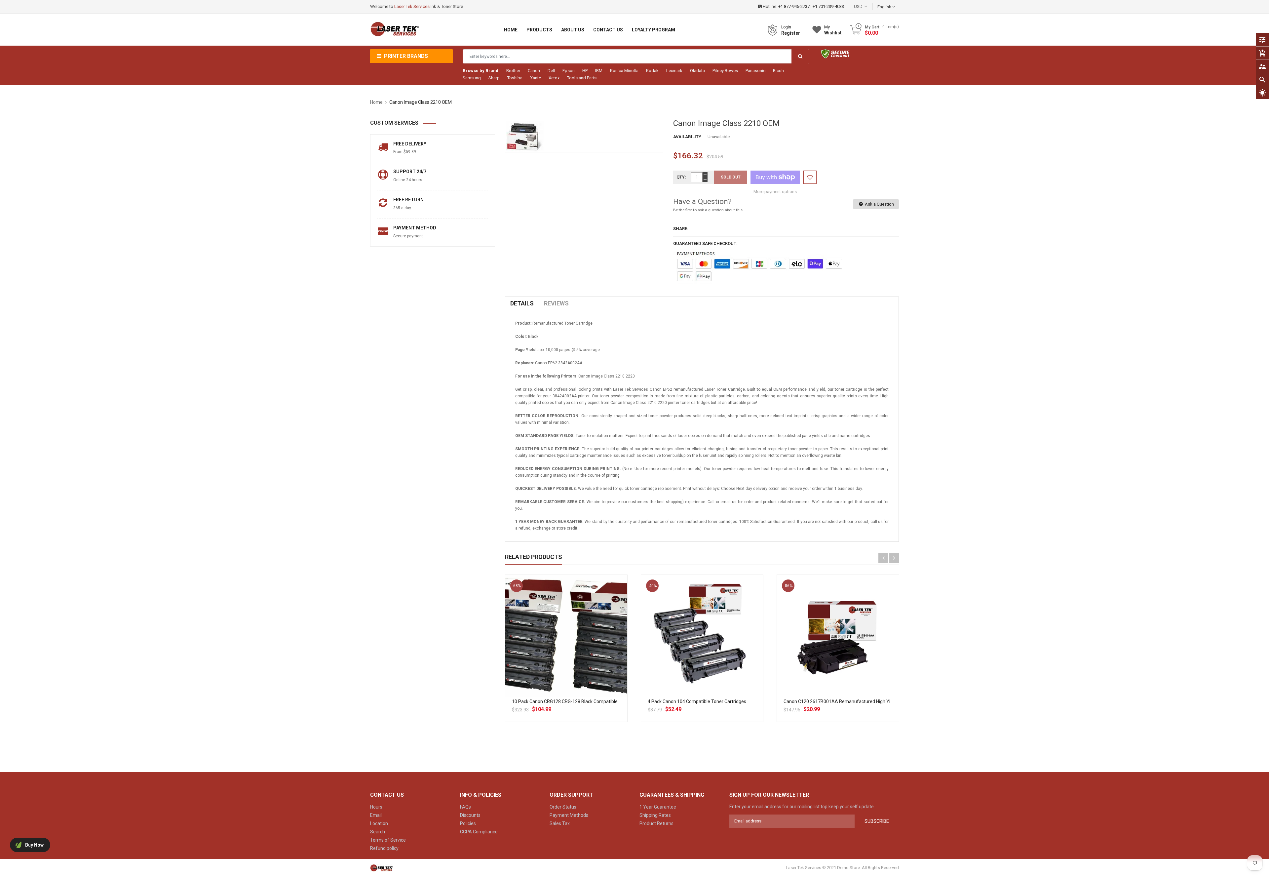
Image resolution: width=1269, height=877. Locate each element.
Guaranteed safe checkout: (705, 243)
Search (377, 831)
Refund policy (384, 848)
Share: (680, 228)
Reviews (556, 303)
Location (379, 823)
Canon (534, 70)
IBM (598, 70)
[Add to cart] (566, 657)
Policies (468, 823)
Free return (408, 199)
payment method (414, 227)
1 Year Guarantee (657, 807)
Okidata (697, 70)
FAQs (465, 807)
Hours (376, 807)
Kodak (652, 70)
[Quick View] (580, 657)
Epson (568, 70)
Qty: (681, 177)
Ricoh (778, 70)
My (833, 29)
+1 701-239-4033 (828, 6)
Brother (513, 70)
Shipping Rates (655, 815)
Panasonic (755, 70)
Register (790, 33)
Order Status (563, 807)
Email (376, 815)
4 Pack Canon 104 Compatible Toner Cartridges (697, 701)
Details (522, 303)
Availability (687, 136)
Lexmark (674, 70)
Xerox (554, 77)
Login (786, 27)
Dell (551, 70)
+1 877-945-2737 (794, 6)
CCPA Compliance (479, 831)
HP (585, 70)
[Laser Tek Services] (381, 867)
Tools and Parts (581, 77)
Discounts (470, 815)
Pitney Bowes (725, 70)
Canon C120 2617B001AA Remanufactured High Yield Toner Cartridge (857, 701)
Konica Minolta (624, 70)
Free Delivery (409, 143)
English (884, 6)
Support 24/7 (409, 171)
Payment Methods (569, 815)
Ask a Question (879, 204)
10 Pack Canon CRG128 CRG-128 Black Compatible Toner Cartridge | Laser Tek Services (602, 701)
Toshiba (514, 77)
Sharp (494, 77)
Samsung (472, 77)
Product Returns (656, 823)
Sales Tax (560, 823)
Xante (535, 77)
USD (868, 6)
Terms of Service (388, 840)
